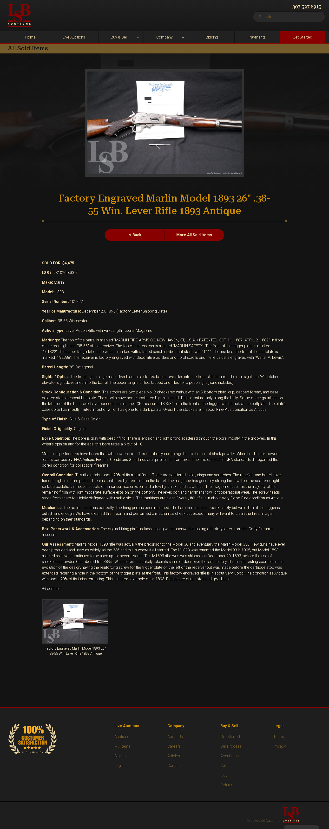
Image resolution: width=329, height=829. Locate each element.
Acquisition (229, 756)
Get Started (302, 37)
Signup (120, 756)
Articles (173, 756)
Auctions (121, 736)
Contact (174, 765)
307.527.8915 (306, 7)
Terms (278, 736)
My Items (122, 746)
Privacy (279, 746)
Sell (223, 765)
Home (30, 37)
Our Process (230, 746)
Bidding (212, 37)
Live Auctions (74, 37)
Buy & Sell (119, 37)
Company (164, 37)
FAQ (223, 775)
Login (119, 765)
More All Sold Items (194, 235)
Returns (226, 785)
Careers (174, 746)
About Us (175, 736)
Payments (257, 37)
